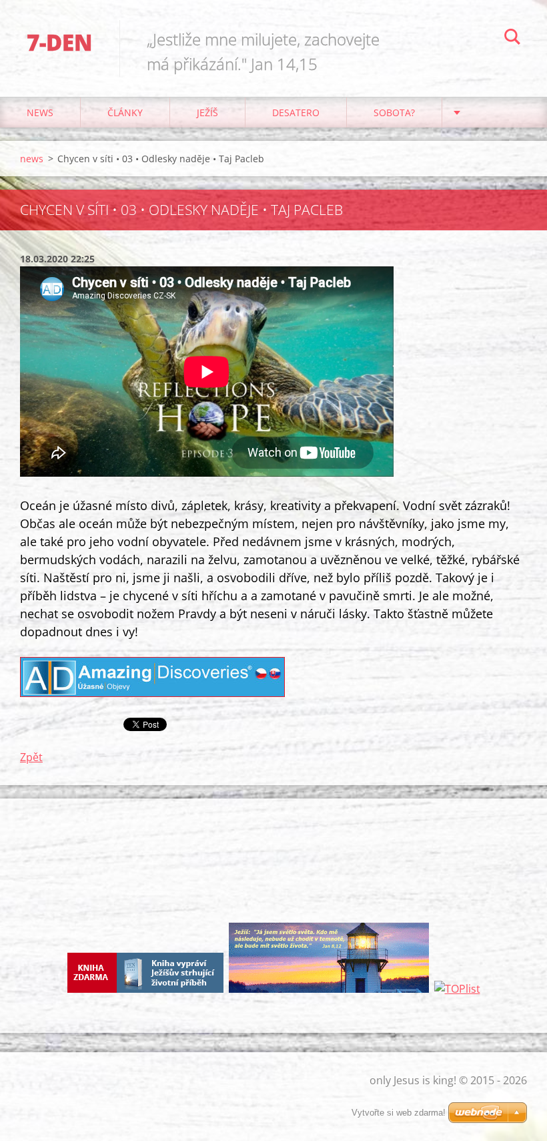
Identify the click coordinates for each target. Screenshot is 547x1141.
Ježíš (207, 112)
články (125, 112)
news (40, 112)
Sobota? (394, 112)
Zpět (31, 757)
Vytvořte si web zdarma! (399, 1113)
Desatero (296, 112)
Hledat (512, 39)
